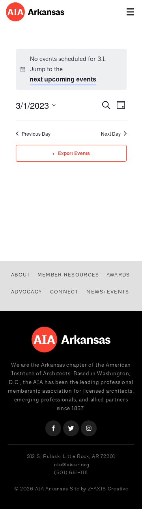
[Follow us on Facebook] (53, 428)
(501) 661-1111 (71, 472)
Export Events (74, 153)
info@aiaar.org (70, 464)
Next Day (111, 134)
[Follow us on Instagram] (89, 428)
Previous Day (36, 134)
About (20, 274)
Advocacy (26, 291)
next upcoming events (63, 79)
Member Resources (68, 274)
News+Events (107, 291)
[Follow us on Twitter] (71, 428)
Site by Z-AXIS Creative (99, 488)
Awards (118, 274)
